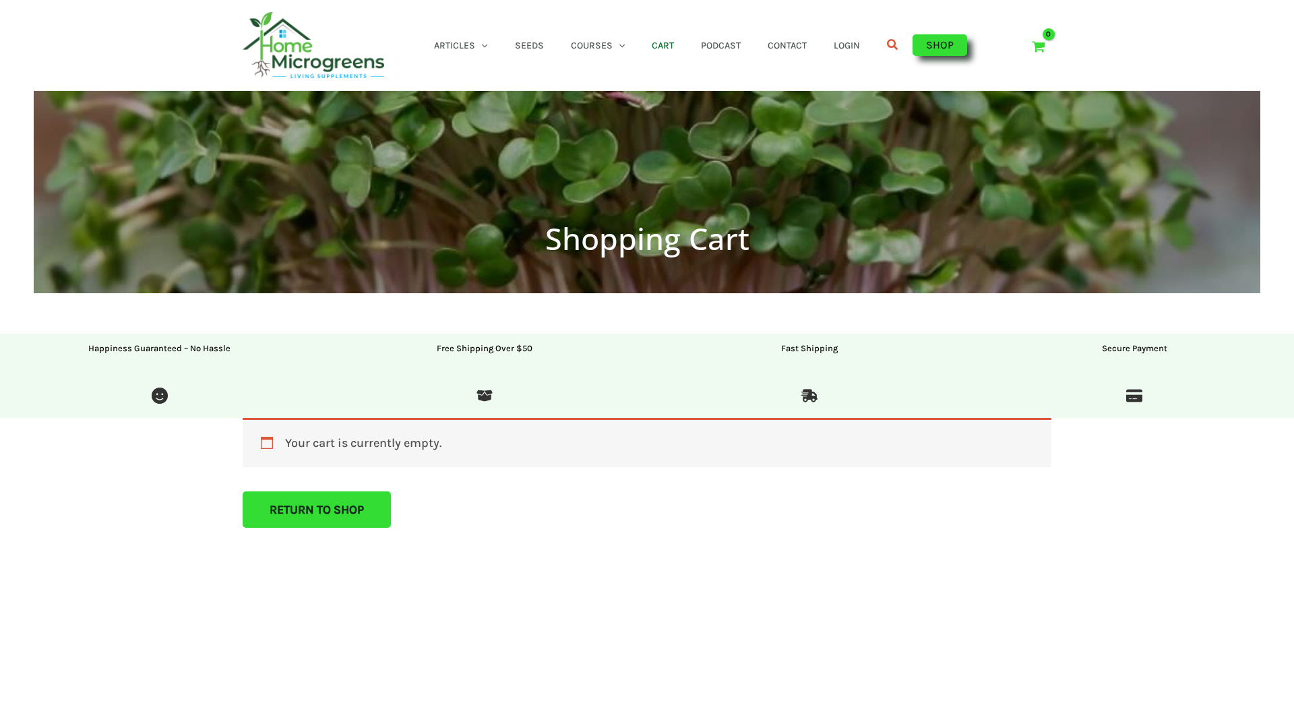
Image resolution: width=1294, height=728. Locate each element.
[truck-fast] (809, 397)
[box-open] (484, 397)
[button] (481, 45)
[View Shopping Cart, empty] (1038, 45)
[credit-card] (1134, 397)
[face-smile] (159, 397)
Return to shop (317, 509)
